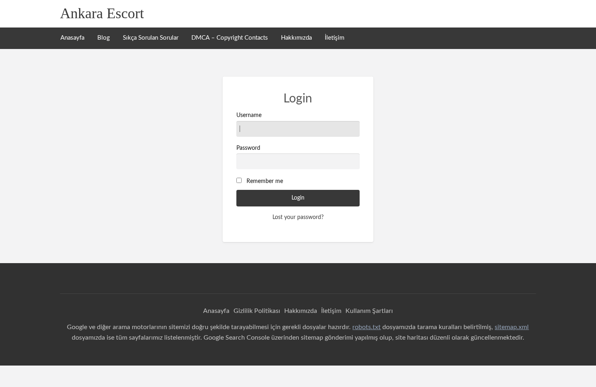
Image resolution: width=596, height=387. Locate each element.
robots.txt (366, 327)
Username (249, 115)
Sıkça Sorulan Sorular (150, 38)
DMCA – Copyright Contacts (229, 38)
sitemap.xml (512, 327)
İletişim (334, 38)
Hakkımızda (296, 38)
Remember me (265, 181)
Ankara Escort (102, 13)
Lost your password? (298, 217)
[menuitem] (72, 38)
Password (248, 148)
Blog (103, 38)
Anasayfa (72, 38)
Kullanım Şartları (369, 311)
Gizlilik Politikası (257, 311)
